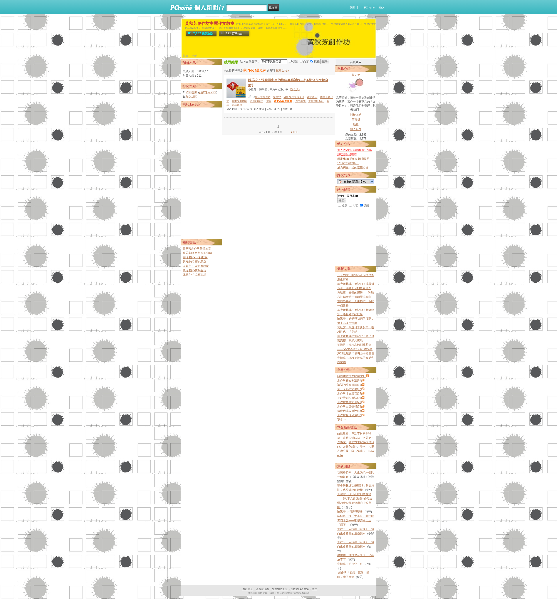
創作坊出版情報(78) (349, 406)
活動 (194, 55)
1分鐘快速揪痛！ (348, 163)
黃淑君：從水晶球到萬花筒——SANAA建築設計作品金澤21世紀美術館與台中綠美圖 (355, 349)
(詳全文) (295, 89)
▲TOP (294, 132)
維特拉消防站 (351, 438)
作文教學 (300, 101)
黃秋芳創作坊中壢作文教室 (210, 23)
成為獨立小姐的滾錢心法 (352, 167)
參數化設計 (350, 446)
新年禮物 (237, 105)
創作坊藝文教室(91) (349, 380)
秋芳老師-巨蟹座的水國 (197, 253)
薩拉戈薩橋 (358, 451)
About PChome (300, 589)
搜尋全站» (282, 70)
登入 (381, 7)
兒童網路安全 (280, 589)
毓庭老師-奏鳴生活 (194, 270)
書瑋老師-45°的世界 (195, 257)
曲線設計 (343, 433)
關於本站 (355, 114)
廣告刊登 (247, 589)
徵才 (314, 589)
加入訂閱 (191, 96)
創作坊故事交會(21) (349, 402)
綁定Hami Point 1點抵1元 (353, 158)
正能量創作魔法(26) (349, 397)
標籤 (268, 101)
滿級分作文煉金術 (294, 97)
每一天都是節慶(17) (349, 389)
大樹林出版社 (316, 101)
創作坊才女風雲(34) (349, 393)
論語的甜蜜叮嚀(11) (349, 384)
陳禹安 (277, 97)
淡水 (363, 446)
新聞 (352, 7)
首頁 (185, 55)
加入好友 (355, 129)
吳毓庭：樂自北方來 (350, 563)
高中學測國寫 (239, 101)
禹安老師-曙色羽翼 (194, 261)
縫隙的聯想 (256, 101)
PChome (369, 7)
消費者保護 (262, 589)
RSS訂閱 (191, 92)
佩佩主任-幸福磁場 (194, 274)
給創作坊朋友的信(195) (351, 376)
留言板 (356, 119)
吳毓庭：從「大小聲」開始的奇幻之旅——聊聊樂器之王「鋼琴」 (355, 520)
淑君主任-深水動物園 (196, 266)
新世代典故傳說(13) (349, 411)
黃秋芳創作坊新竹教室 (197, 248)
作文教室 (312, 97)
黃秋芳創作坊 (262, 97)
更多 (341, 419)
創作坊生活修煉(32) (349, 415)
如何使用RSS (207, 92)
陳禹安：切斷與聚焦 (350, 511)
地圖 (356, 124)
